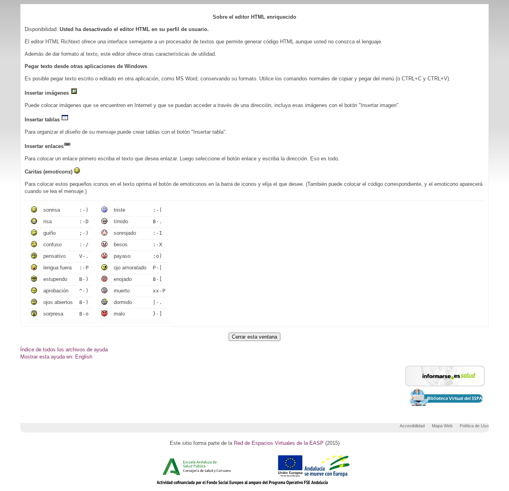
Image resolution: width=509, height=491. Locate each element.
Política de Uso (474, 425)
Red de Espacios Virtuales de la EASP (279, 443)
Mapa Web (442, 425)
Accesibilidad (412, 425)
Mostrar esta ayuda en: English (56, 357)
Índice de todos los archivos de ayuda (64, 350)
